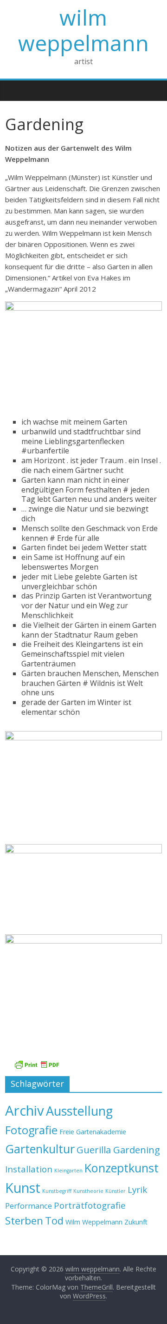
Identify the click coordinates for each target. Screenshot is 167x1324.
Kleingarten (68, 1170)
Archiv (24, 1110)
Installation (28, 1169)
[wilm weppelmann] (14, 90)
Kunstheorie (88, 1191)
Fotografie (31, 1130)
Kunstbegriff (56, 1191)
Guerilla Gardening (118, 1149)
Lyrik (137, 1189)
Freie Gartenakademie (92, 1131)
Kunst (22, 1187)
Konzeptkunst (121, 1168)
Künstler (115, 1191)
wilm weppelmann (83, 30)
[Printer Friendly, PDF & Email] (37, 1064)
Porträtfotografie (90, 1205)
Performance (28, 1205)
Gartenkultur (40, 1149)
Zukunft (136, 1222)
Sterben (24, 1220)
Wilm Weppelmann (93, 1222)
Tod (54, 1220)
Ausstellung (79, 1110)
